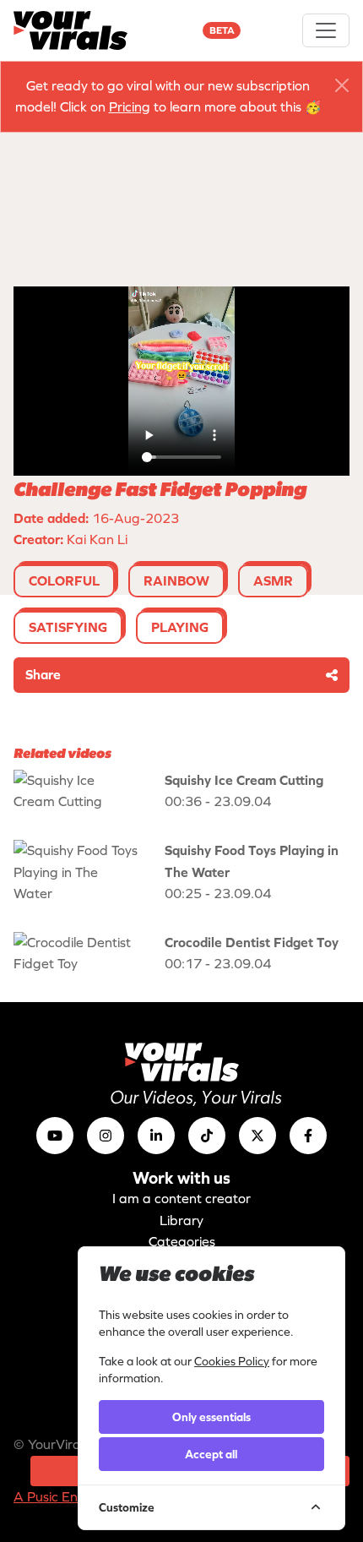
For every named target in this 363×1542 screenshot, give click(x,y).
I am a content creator (181, 1198)
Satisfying (68, 627)
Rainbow (176, 580)
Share (43, 674)
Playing (180, 627)
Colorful (64, 580)
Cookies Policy (231, 1361)
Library (181, 1220)
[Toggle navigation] (325, 30)
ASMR (273, 580)
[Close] (342, 85)
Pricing (129, 106)
